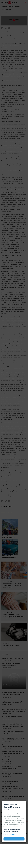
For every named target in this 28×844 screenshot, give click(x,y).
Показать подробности (9, 834)
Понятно (14, 839)
